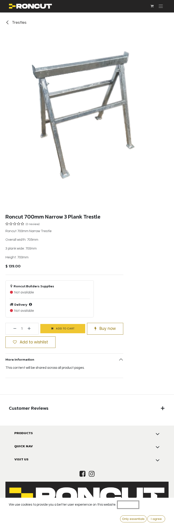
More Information (19, 359)
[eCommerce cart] (152, 6)
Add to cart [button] (65, 328)
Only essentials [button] (133, 519)
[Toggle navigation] (160, 6)
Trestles (19, 23)
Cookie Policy (128, 504)
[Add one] (31, 328)
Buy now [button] (107, 328)
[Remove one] (12, 328)
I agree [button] (156, 519)
